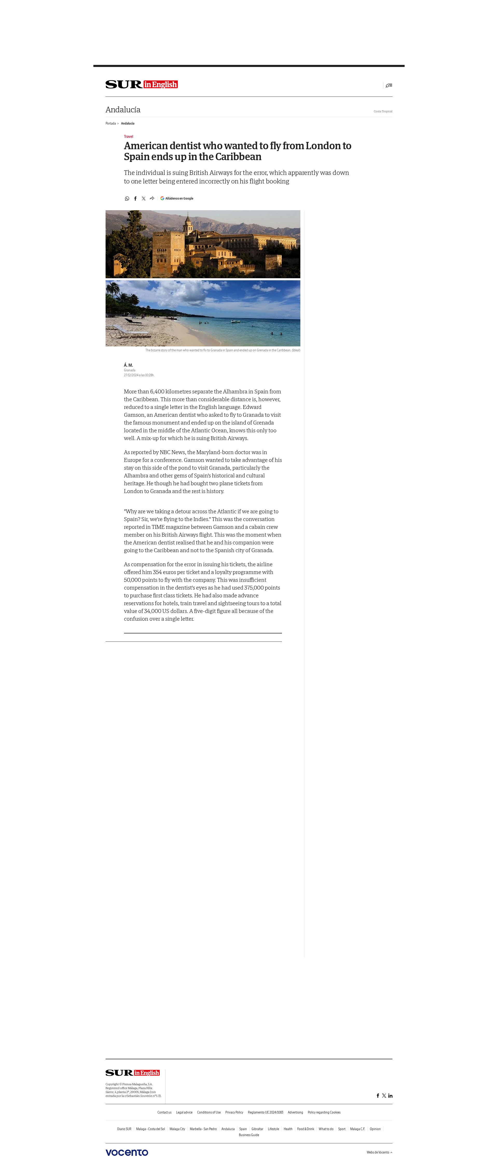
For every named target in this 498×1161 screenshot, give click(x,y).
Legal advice (184, 1112)
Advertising (295, 1112)
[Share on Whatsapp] (127, 198)
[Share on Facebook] (135, 198)
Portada (111, 123)
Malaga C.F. (357, 1129)
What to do (326, 1129)
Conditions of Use (209, 1112)
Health (288, 1129)
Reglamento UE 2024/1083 (265, 1112)
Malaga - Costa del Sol (150, 1129)
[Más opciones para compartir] (152, 198)
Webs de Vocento (378, 1152)
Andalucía (123, 109)
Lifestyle (273, 1129)
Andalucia (127, 123)
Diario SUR (124, 1129)
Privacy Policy (234, 1112)
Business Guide (249, 1135)
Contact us (164, 1112)
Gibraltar (257, 1129)
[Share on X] (144, 198)
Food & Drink (305, 1129)
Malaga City (177, 1129)
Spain (243, 1129)
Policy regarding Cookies (324, 1112)
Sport (341, 1129)
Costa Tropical (383, 111)
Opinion (375, 1129)
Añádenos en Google (179, 198)
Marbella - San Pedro (203, 1129)
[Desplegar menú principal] (389, 85)
